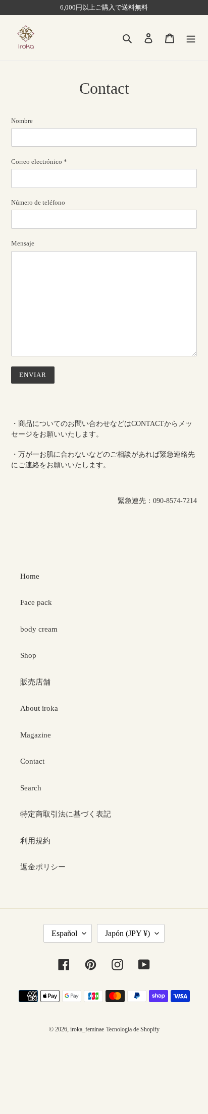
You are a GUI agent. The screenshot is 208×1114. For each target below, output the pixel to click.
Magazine (35, 735)
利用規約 (35, 841)
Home (29, 576)
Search (30, 788)
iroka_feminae (87, 1029)
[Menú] (190, 38)
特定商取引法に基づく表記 (65, 814)
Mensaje (22, 243)
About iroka (39, 708)
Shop (28, 655)
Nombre (22, 121)
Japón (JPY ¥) (127, 933)
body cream (39, 629)
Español (64, 933)
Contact (32, 761)
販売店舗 (35, 682)
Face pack (36, 602)
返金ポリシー (43, 867)
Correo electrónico (39, 161)
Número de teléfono (38, 202)
